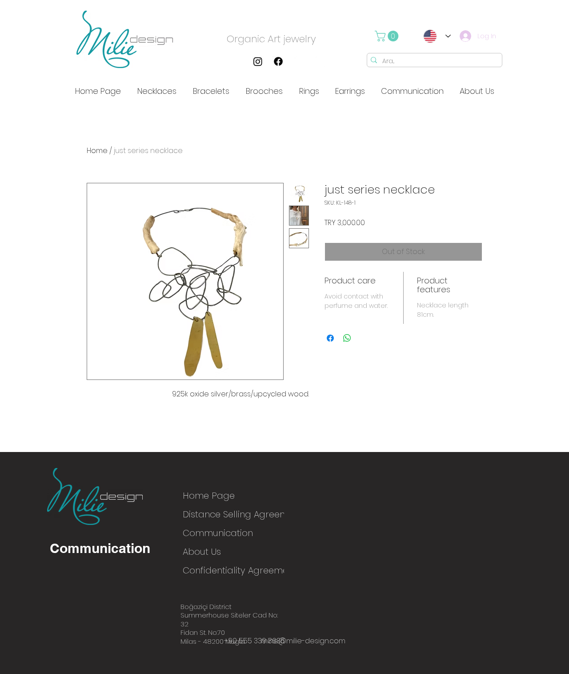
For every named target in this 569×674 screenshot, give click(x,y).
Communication (214, 533)
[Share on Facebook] (330, 338)
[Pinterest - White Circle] (319, 61)
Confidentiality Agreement (214, 570)
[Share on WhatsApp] (347, 338)
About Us (202, 551)
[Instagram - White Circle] (299, 61)
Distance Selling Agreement (214, 514)
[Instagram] (258, 61)
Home (97, 150)
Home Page (209, 495)
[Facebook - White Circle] (339, 61)
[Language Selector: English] (434, 36)
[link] (388, 36)
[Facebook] (278, 61)
